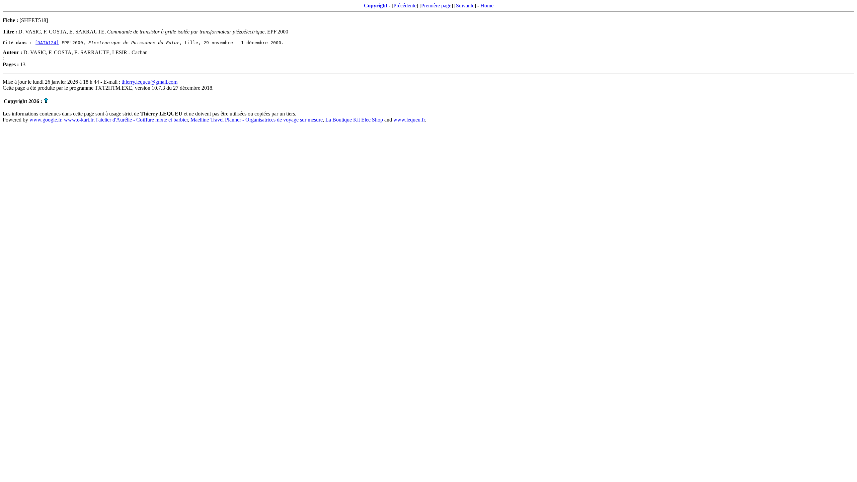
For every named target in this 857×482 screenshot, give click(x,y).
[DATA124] (47, 42)
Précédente (404, 5)
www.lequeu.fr (409, 120)
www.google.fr (45, 120)
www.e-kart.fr (78, 120)
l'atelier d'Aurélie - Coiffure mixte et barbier (142, 120)
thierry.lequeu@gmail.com (149, 82)
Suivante (465, 5)
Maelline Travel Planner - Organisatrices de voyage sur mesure (256, 120)
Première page (436, 5)
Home (486, 5)
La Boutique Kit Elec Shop (354, 120)
